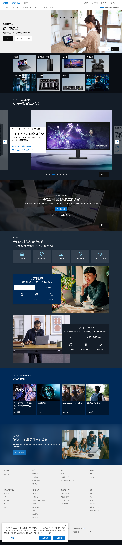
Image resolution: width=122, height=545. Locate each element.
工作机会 (35, 497)
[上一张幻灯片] (100, 49)
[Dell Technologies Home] (11, 3)
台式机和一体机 (43, 57)
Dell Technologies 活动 (72, 403)
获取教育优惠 (19, 452)
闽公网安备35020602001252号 (82, 532)
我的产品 (35, 484)
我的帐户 (35, 473)
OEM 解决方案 (65, 500)
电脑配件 (90, 57)
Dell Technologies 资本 (38, 500)
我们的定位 (35, 493)
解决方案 (6, 500)
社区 (91, 473)
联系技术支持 (65, 477)
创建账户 (48, 287)
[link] (95, 3)
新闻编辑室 (35, 507)
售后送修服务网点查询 (67, 480)
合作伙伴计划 (65, 503)
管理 (12, 538)
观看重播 (17, 412)
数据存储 (66, 75)
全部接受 (59, 538)
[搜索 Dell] (78, 2)
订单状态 (35, 477)
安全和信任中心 (94, 507)
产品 (5, 497)
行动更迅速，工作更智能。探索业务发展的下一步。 (24, 406)
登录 (24, 287)
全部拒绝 (45, 538)
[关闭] (65, 525)
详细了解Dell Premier (94, 337)
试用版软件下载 (94, 510)
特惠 (5, 507)
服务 (5, 503)
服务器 (40, 75)
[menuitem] (16, 8)
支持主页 (63, 473)
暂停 (113, 49)
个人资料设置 (36, 480)
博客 (91, 493)
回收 (33, 510)
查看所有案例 (66, 215)
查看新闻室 (43, 403)
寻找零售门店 (65, 497)
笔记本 (16, 57)
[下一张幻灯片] (108, 49)
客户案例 (35, 517)
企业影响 (35, 514)
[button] (86, 3)
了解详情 (8, 39)
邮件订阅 (92, 500)
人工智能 (6, 493)
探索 (39, 412)
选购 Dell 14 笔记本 (23, 39)
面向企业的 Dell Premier (112, 7)
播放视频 (62, 209)
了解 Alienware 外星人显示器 (21, 150)
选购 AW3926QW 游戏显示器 (21, 146)
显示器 (65, 57)
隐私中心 (92, 503)
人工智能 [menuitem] (5, 7)
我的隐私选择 (78, 528)
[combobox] (51, 2)
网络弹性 (90, 75)
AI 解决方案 (18, 75)
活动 (91, 497)
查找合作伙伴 (65, 493)
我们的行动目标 (93, 403)
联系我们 (92, 477)
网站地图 (6, 474)
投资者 (34, 503)
